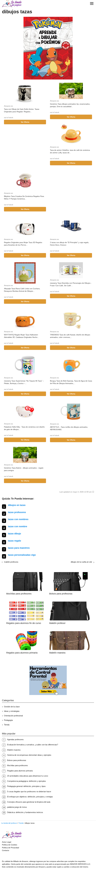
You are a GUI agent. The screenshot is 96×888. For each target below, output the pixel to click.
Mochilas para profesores (17, 765)
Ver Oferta (25, 122)
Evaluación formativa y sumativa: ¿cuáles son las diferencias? (32, 745)
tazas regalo (14, 540)
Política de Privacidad (10, 848)
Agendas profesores (15, 739)
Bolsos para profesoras (16, 760)
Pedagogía (8, 720)
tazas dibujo (14, 533)
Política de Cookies (9, 845)
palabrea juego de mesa (17, 807)
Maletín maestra (13, 750)
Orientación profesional (13, 716)
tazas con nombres (18, 519)
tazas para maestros (19, 548)
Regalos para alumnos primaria (20, 771)
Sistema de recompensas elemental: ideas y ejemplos (29, 755)
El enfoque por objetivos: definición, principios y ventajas (30, 797)
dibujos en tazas (17, 505)
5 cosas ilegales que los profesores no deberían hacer (29, 791)
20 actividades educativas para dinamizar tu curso (27, 776)
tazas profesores (17, 512)
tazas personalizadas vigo (22, 555)
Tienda (6, 725)
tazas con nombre (17, 526)
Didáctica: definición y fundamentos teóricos (25, 812)
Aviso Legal (6, 842)
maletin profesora (11, 562)
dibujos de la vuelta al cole (81, 562)
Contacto (5, 850)
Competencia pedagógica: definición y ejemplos (26, 781)
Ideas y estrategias (12, 711)
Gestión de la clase (12, 707)
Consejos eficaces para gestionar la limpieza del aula (28, 802)
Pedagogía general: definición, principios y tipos (26, 786)
